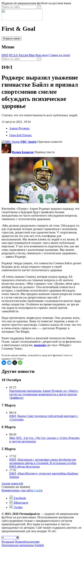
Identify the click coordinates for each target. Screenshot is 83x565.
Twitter (18, 507)
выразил (40, 345)
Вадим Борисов (23, 152)
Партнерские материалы (25, 390)
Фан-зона (41, 55)
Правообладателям (27, 541)
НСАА (13, 55)
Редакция (8, 541)
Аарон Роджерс (19, 128)
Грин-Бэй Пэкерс (20, 135)
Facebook (19, 498)
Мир (32, 55)
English (39, 545)
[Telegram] (9, 362)
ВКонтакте (20, 502)
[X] (14, 362)
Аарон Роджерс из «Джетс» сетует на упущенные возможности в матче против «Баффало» (44, 394)
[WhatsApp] (20, 362)
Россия (23, 55)
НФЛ (5, 55)
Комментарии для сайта (22, 490)
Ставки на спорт (59, 55)
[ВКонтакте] (4, 362)
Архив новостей (12, 483)
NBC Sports (28, 141)
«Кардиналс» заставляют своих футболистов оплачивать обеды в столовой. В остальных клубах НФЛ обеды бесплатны (42, 463)
